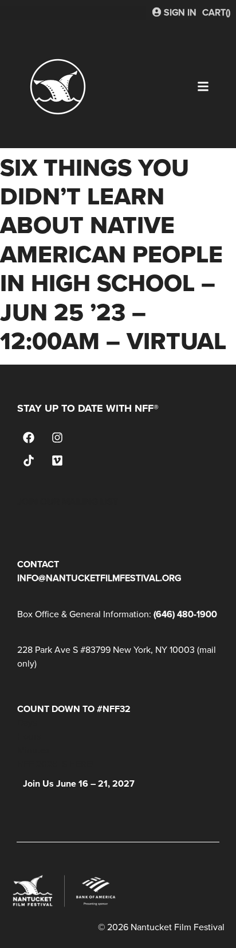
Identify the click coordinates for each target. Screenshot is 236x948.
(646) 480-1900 (185, 614)
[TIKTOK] (28, 460)
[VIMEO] (57, 460)
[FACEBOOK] (28, 437)
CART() (216, 12)
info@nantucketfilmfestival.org (99, 578)
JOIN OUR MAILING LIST (67, 501)
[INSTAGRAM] (57, 437)
